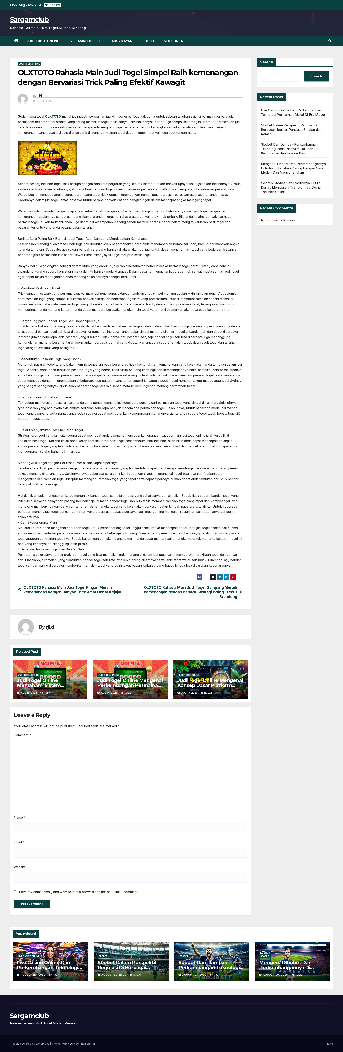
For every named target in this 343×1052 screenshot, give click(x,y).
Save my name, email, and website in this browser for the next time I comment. (78, 892)
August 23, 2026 (33, 974)
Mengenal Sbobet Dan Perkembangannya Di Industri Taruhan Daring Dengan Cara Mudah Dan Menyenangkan (293, 168)
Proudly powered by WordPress (30, 1043)
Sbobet (148, 41)
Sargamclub (29, 19)
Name (20, 817)
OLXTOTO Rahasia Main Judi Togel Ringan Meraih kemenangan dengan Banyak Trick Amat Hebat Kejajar (72, 589)
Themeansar (87, 1043)
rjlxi (39, 95)
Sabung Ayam (121, 41)
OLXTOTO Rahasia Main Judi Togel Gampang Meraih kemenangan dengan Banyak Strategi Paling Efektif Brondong (190, 592)
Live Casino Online (84, 41)
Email (19, 842)
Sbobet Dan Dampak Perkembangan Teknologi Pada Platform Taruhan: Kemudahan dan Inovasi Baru (289, 148)
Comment (22, 735)
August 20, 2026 (276, 974)
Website (20, 867)
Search (266, 62)
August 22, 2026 (114, 974)
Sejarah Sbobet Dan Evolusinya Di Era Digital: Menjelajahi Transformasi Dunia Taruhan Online (291, 187)
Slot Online (175, 41)
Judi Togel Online (43, 41)
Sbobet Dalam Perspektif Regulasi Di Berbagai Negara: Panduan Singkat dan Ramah (291, 129)
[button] (329, 41)
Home (329, 1043)
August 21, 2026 (194, 974)
